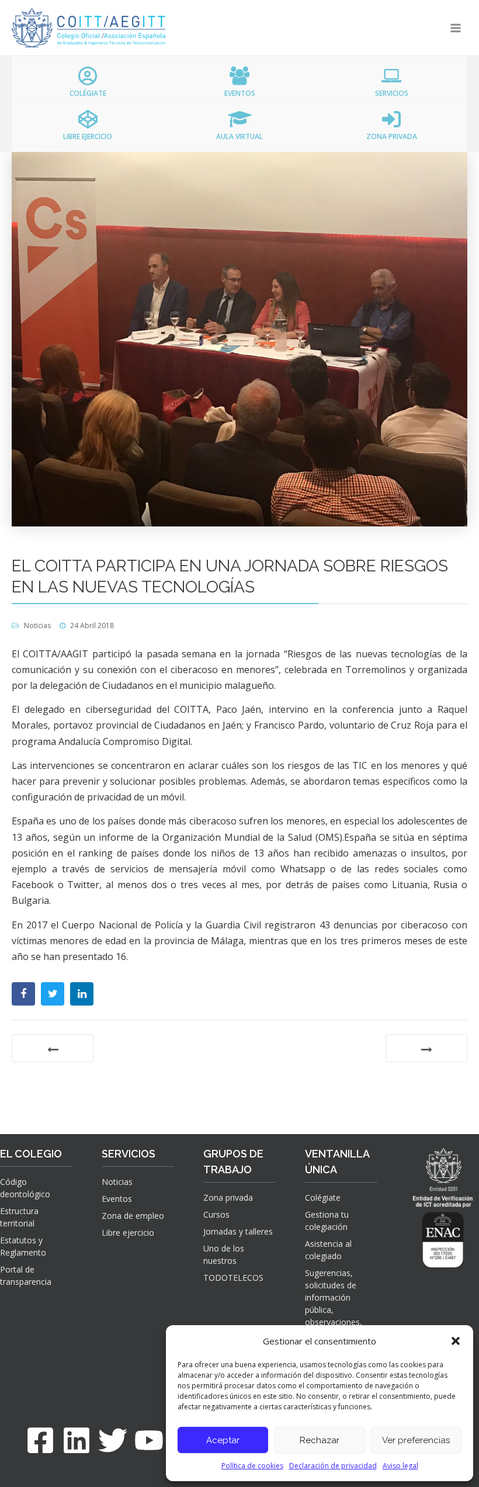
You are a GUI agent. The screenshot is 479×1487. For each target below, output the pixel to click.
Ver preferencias (416, 1440)
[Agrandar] (450, 1225)
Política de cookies (252, 1466)
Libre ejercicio (128, 1232)
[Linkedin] (76, 1440)
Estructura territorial (19, 1217)
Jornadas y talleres (238, 1231)
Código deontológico (25, 1188)
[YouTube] (149, 1440)
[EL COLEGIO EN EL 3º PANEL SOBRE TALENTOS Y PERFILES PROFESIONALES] (426, 1048)
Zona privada (228, 1197)
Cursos (216, 1214)
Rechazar (319, 1440)
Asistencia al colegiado (328, 1249)
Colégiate (323, 1197)
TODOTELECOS (233, 1277)
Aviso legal (400, 1466)
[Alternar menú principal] (456, 28)
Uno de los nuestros (223, 1254)
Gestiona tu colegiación (327, 1220)
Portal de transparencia (25, 1275)
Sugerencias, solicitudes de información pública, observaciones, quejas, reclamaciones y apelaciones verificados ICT (335, 1322)
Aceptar (222, 1440)
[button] (455, 1341)
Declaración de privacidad (333, 1466)
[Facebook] (40, 1440)
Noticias (37, 625)
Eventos (117, 1198)
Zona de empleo (133, 1215)
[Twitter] (112, 1440)
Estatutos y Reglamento (23, 1246)
